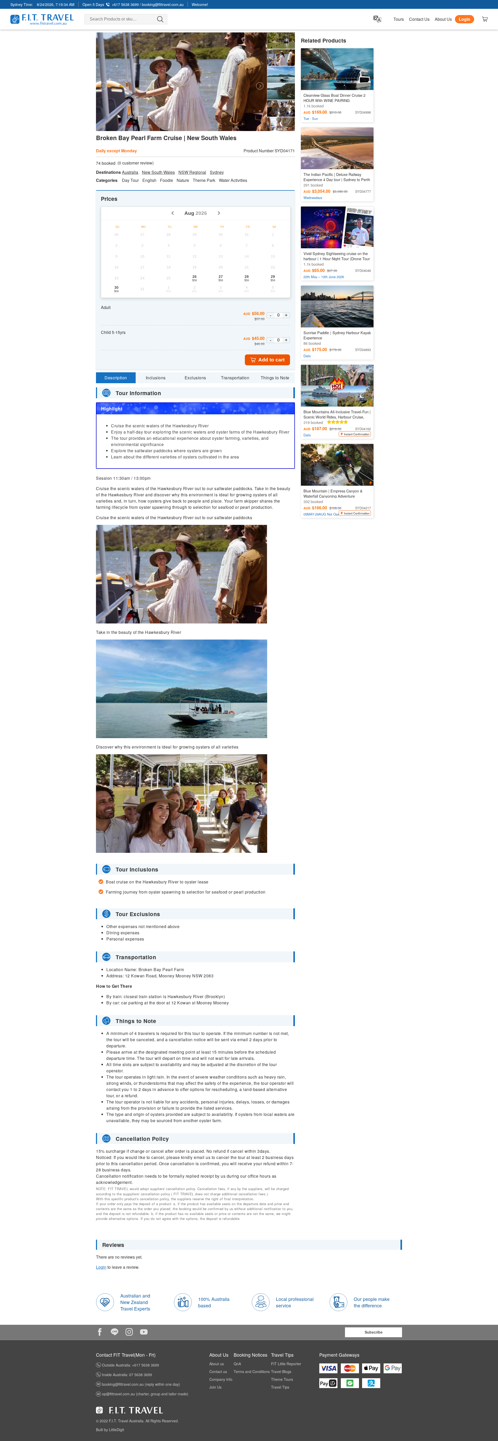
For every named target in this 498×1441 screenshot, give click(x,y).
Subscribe (374, 1332)
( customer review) (135, 163)
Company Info (220, 1379)
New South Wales (158, 172)
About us (216, 1363)
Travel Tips (280, 1387)
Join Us (215, 1387)
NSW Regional (192, 172)
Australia (130, 172)
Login (464, 19)
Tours (398, 19)
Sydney (217, 172)
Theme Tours (282, 1379)
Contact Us (419, 19)
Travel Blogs (281, 1371)
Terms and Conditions (252, 1371)
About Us (443, 19)
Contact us (218, 1371)
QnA (237, 1363)
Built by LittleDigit (110, 1429)
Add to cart (271, 359)
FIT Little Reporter (286, 1363)
